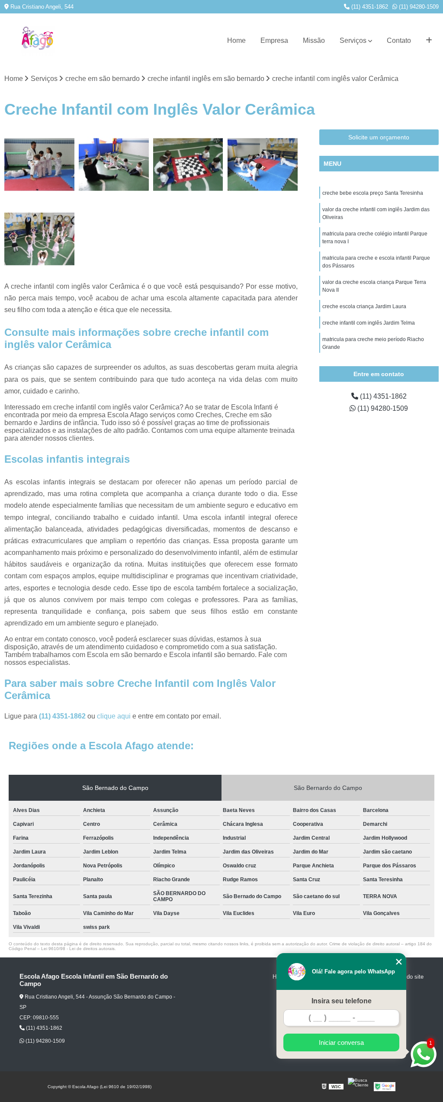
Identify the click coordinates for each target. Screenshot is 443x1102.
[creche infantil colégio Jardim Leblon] (39, 239)
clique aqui (114, 716)
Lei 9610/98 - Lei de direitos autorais (78, 948)
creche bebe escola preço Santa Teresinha (372, 193)
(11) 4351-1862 (369, 6)
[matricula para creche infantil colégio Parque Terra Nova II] (114, 164)
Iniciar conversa (341, 1042)
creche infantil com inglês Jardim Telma (368, 323)
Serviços (353, 40)
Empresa (274, 40)
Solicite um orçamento (378, 137)
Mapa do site (407, 976)
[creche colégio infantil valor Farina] (263, 164)
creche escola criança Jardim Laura (364, 306)
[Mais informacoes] (429, 40)
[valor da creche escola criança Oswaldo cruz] (188, 164)
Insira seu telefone (341, 1001)
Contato (399, 40)
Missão (314, 40)
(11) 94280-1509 (418, 6)
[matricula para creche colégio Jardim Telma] (39, 164)
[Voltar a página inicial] (37, 41)
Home (236, 40)
